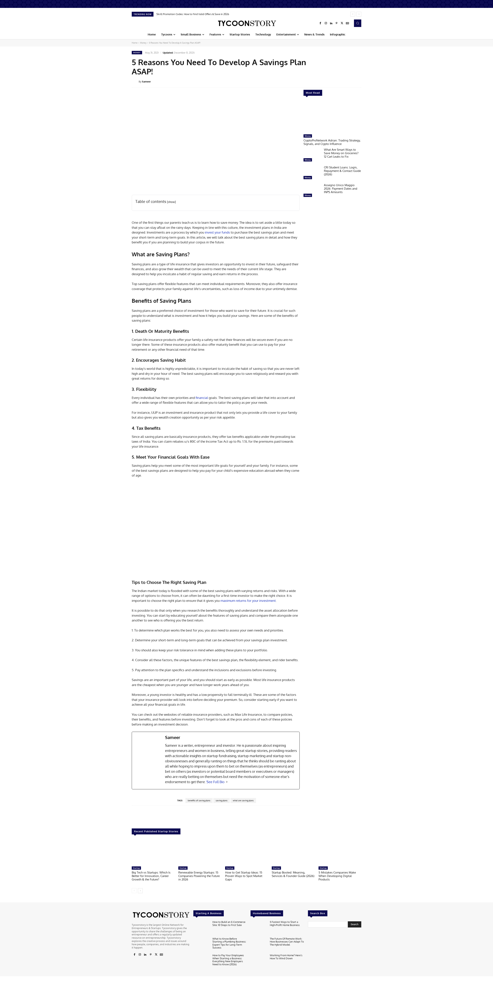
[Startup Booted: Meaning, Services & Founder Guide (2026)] (293, 852)
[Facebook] (320, 23)
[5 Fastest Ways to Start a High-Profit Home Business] (259, 927)
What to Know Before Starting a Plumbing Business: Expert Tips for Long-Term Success (229, 943)
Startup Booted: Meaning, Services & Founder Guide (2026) (293, 874)
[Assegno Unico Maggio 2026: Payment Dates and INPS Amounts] (312, 191)
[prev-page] (134, 890)
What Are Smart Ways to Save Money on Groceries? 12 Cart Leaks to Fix (341, 153)
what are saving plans (243, 800)
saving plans (221, 800)
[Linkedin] (331, 23)
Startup (136, 868)
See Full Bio (215, 782)
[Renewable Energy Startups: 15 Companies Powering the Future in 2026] (199, 852)
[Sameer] (135, 81)
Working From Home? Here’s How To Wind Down (286, 957)
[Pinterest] (336, 23)
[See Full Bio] (227, 781)
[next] (358, 14)
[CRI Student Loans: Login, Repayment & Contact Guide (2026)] (312, 173)
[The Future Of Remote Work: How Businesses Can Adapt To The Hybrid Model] (259, 944)
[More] (364, 81)
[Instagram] (326, 23)
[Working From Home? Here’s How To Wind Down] (259, 961)
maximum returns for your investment (248, 601)
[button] (357, 23)
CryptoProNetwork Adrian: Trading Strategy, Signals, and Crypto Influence (332, 142)
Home (135, 42)
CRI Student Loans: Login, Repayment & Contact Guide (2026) (342, 171)
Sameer (146, 81)
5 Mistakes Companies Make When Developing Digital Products (337, 876)
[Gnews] (347, 23)
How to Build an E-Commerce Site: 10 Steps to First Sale (228, 923)
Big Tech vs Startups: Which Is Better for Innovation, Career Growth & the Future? (151, 876)
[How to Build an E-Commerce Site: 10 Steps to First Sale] (201, 927)
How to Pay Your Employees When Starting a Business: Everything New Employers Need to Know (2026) (228, 960)
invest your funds (217, 232)
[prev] (352, 14)
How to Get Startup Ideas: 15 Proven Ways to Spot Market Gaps (243, 876)
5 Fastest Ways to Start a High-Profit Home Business (285, 923)
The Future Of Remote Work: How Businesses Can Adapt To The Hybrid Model (287, 941)
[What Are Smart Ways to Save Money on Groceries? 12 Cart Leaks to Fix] (312, 156)
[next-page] (140, 890)
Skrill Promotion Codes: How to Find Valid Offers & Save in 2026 (192, 14)
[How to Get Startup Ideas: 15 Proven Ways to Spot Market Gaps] (246, 852)
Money (143, 42)
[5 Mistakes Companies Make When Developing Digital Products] (340, 852)
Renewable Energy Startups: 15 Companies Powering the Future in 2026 (199, 876)
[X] (342, 23)
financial (202, 398)
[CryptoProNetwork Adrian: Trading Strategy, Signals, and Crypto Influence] (332, 117)
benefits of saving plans (199, 800)
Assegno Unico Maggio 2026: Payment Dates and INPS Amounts (340, 188)
